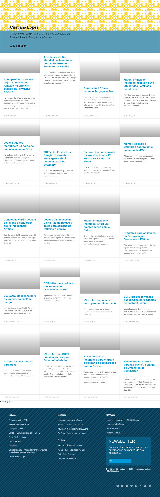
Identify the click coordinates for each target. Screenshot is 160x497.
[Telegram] (125, 4)
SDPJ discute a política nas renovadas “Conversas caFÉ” (58, 286)
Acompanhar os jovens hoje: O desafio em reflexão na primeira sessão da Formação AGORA (18, 85)
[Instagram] (129, 4)
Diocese (76, 11)
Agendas (122, 11)
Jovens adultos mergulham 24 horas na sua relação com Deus (19, 145)
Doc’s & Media (135, 11)
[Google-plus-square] (148, 4)
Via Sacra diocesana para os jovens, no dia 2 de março (20, 299)
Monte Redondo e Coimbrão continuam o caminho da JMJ (138, 146)
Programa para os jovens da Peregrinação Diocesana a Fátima (140, 236)
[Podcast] (143, 4)
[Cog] (117, 486)
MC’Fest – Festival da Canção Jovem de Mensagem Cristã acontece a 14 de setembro (57, 158)
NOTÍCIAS (110, 11)
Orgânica (87, 11)
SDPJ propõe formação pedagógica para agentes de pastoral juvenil (140, 299)
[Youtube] (115, 4)
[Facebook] (120, 4)
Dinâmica (98, 11)
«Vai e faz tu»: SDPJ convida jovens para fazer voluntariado (57, 357)
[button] (148, 12)
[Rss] (134, 4)
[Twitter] (139, 4)
